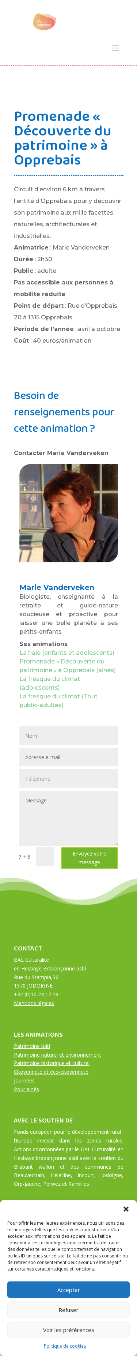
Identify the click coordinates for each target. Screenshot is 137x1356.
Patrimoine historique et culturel (52, 1063)
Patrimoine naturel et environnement (57, 1054)
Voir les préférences (68, 1329)
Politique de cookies (65, 1346)
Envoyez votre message (89, 858)
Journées (24, 1080)
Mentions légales (34, 1003)
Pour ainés (26, 1089)
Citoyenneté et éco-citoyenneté (51, 1071)
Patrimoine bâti (32, 1045)
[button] (126, 1209)
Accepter (68, 1289)
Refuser (68, 1309)
